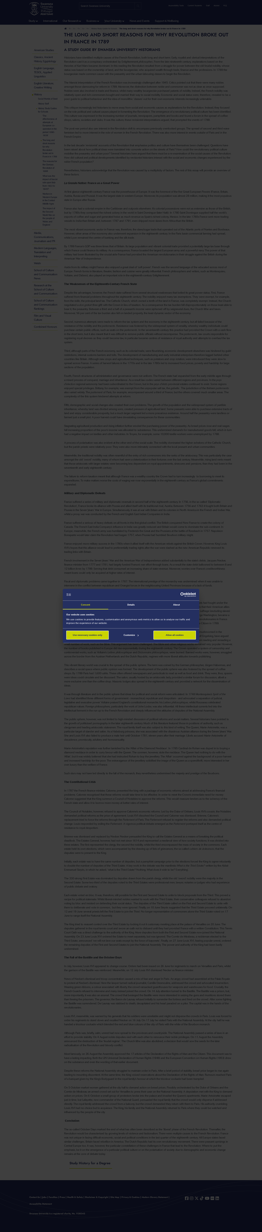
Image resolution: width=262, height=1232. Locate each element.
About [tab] (176, 604)
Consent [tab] (85, 604)
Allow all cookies (175, 635)
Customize (129, 635)
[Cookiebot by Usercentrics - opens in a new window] (182, 595)
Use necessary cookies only (87, 635)
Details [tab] (131, 604)
